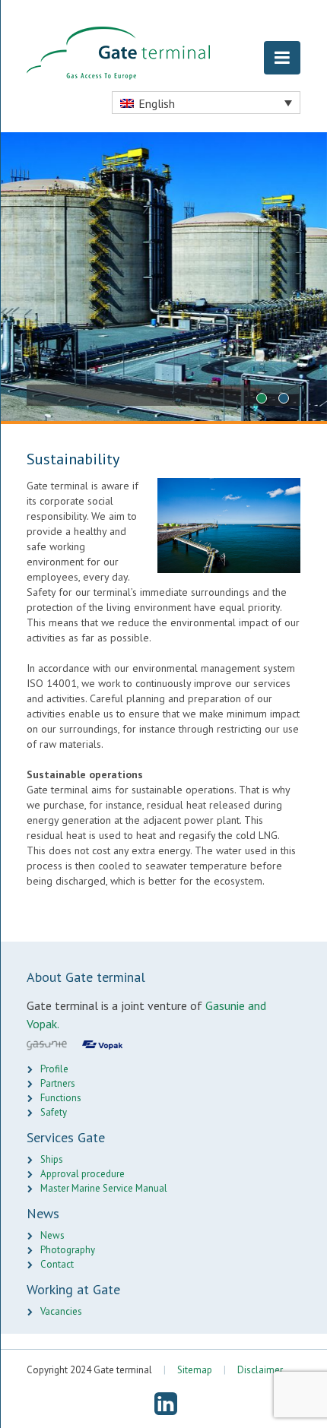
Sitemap (194, 1369)
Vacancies (61, 1311)
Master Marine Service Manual (103, 1188)
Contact (57, 1264)
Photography (67, 1249)
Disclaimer (260, 1369)
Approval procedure (82, 1173)
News (52, 1235)
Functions (60, 1097)
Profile (54, 1068)
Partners (57, 1083)
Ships (51, 1159)
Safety (53, 1112)
